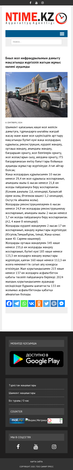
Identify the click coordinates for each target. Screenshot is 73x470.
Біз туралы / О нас (19, 400)
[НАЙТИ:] (36, 41)
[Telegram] (16, 303)
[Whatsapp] (24, 303)
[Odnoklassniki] (39, 303)
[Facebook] (9, 303)
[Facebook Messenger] (61, 303)
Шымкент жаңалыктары (22, 393)
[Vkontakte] (31, 303)
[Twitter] (46, 303)
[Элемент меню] (30, 2)
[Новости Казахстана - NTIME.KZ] (36, 18)
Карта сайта (36, 461)
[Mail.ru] (54, 303)
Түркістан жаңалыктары (22, 385)
